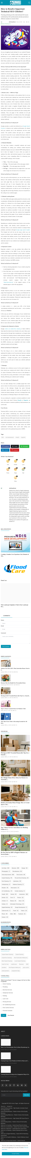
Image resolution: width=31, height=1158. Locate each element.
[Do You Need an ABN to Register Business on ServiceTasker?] (15, 843)
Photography (6, 871)
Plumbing (5, 987)
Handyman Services (8, 993)
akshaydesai (12, 488)
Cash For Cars (5, 964)
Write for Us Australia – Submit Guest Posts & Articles (14, 1125)
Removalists (15, 887)
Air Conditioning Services (9, 1004)
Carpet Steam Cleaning (7, 954)
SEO (3, 437)
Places (4, 914)
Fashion (5, 917)
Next (27, 935)
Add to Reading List (6, 23)
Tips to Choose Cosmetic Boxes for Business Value (13, 708)
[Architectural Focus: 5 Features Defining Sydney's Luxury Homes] (15, 936)
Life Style (5, 868)
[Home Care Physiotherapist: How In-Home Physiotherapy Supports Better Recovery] (6, 1042)
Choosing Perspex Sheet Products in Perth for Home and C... (15, 1060)
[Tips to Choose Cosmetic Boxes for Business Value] (6, 703)
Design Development (21, 907)
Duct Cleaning (6, 881)
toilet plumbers (5, 971)
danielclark (4, 944)
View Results (11, 1015)
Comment (3, 633)
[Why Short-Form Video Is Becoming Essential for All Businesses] (6, 716)
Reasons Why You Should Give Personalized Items (13, 683)
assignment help (16, 971)
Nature (23, 910)
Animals (4, 901)
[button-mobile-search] (29, 2)
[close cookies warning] (29, 1143)
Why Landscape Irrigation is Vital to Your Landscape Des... (14, 605)
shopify (17, 437)
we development (10, 437)
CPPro (2, 710)
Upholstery (17, 881)
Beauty (13, 901)
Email (2, 626)
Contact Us (9, 1106)
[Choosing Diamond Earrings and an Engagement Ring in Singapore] (6, 1069)
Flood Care (4, 580)
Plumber (5, 887)
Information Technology (17, 904)
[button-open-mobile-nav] (2, 2)
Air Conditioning (7, 891)
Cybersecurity (6, 910)
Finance (20, 897)
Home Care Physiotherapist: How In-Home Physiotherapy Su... (15, 1047)
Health (5, 894)
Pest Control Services (8, 1007)
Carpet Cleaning (7, 878)
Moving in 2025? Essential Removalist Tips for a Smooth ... (15, 695)
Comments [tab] (6, 616)
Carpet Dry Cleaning (7, 957)
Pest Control (21, 874)
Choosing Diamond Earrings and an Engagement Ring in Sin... (15, 1074)
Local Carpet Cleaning (20, 961)
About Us (3, 1106)
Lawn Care (5, 998)
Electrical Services (7, 990)
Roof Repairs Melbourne (14, 967)
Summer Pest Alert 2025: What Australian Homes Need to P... (15, 669)
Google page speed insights (23, 230)
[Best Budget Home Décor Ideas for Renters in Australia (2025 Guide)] (15, 768)
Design (24, 868)
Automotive (23, 894)
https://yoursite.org (8, 282)
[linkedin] (17, 1085)
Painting (5, 996)
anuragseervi (3, 831)
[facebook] (2, 1085)
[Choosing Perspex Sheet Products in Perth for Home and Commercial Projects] (6, 1055)
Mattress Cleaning (18, 884)
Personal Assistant (7, 1010)
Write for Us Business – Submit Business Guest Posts (13, 1128)
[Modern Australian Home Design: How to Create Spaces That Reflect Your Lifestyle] (15, 793)
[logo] (15, 3)
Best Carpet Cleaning (7, 961)
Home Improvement (8, 874)
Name (2, 620)
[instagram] (10, 1085)
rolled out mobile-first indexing (13, 329)
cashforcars (14, 964)
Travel (15, 910)
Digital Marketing (7, 907)
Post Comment (5, 646)
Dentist (13, 894)
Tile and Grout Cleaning (21, 878)
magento (23, 437)
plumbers (4, 967)
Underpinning (6, 884)
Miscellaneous (17, 871)
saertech (3, 672)
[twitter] (6, 1085)
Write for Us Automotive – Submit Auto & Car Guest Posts (15, 1127)
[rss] (25, 1085)
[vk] (21, 1085)
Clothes (4, 904)
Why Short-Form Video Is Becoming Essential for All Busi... (14, 722)
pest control (26, 967)
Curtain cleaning (19, 891)
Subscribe (26, 1095)
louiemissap (3, 684)
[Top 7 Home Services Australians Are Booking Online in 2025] (15, 818)
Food (12, 897)
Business (15, 868)
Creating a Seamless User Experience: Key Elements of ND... (15, 555)
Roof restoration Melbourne (20, 957)
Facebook (21, 914)
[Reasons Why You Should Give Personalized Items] (6, 677)
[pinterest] (14, 1085)
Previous (3, 935)
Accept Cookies (15, 1153)
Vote (3, 1015)
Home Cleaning (7, 984)
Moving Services (7, 1001)
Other (12, 914)
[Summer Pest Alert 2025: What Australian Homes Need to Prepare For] (6, 663)
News (21, 901)
